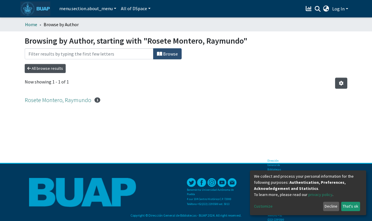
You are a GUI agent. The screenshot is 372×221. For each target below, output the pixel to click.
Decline (331, 206)
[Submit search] (317, 9)
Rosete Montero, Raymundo (58, 100)
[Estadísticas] (309, 8)
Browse (170, 54)
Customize (263, 206)
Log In (338, 9)
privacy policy (320, 194)
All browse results (47, 68)
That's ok (350, 206)
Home (31, 24)
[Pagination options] (341, 83)
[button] (326, 8)
